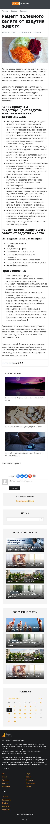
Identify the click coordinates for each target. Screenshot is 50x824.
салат (11, 363)
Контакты (6, 806)
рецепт (5, 363)
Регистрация (22, 501)
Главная (5, 797)
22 (9, 717)
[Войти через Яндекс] (30, 476)
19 (30, 714)
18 (25, 714)
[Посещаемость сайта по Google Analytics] (7, 736)
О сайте (5, 803)
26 (30, 717)
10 (20, 710)
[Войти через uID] (18, 476)
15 (9, 714)
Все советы (6, 800)
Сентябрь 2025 (14, 698)
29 (9, 721)
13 (36, 710)
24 (20, 717)
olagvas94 (37, 32)
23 (15, 717)
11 (25, 710)
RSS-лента (6, 809)
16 (15, 714)
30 (15, 721)
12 (30, 710)
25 (25, 717)
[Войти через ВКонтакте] (22, 476)
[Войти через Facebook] (26, 476)
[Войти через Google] (34, 476)
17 (20, 714)
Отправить (14, 488)
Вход (31, 501)
